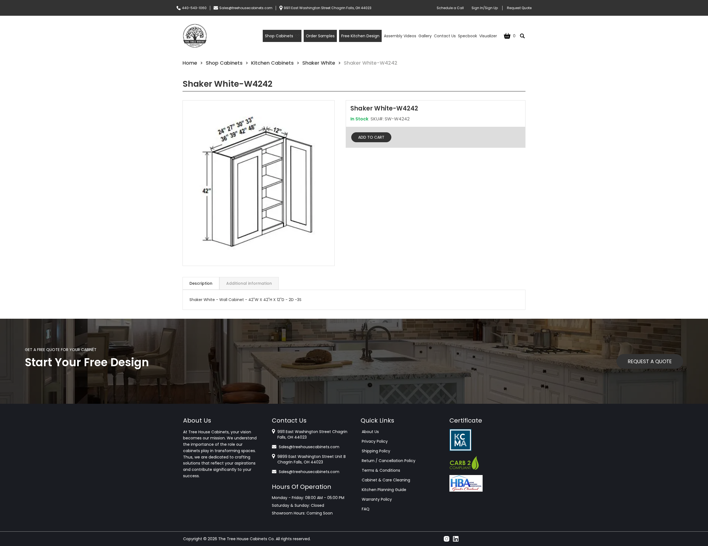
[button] (259, 183)
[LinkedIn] (456, 539)
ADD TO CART (371, 137)
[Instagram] (446, 539)
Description (200, 283)
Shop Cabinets (224, 62)
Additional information (249, 283)
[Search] (522, 35)
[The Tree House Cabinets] (195, 35)
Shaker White (318, 62)
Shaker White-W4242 (370, 62)
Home (190, 62)
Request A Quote (650, 361)
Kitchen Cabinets (272, 62)
